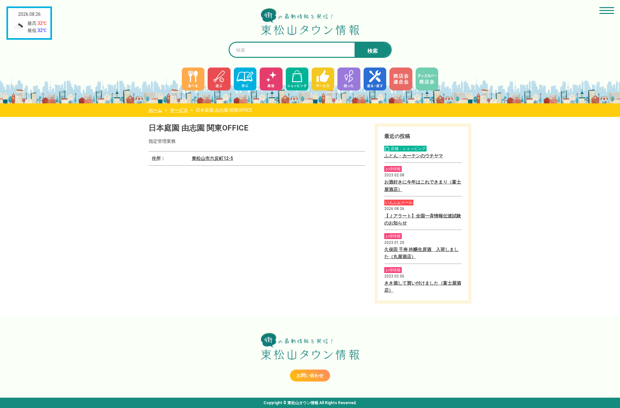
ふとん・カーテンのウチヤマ (413, 155)
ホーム (155, 110)
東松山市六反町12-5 (212, 158)
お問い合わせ (310, 375)
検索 (372, 51)
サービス (179, 110)
